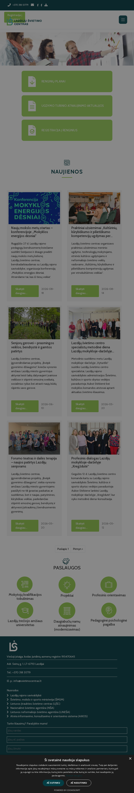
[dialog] (67, 396)
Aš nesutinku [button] (79, 782)
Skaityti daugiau (74, 775)
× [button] (130, 758)
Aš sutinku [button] (53, 782)
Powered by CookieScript (67, 790)
